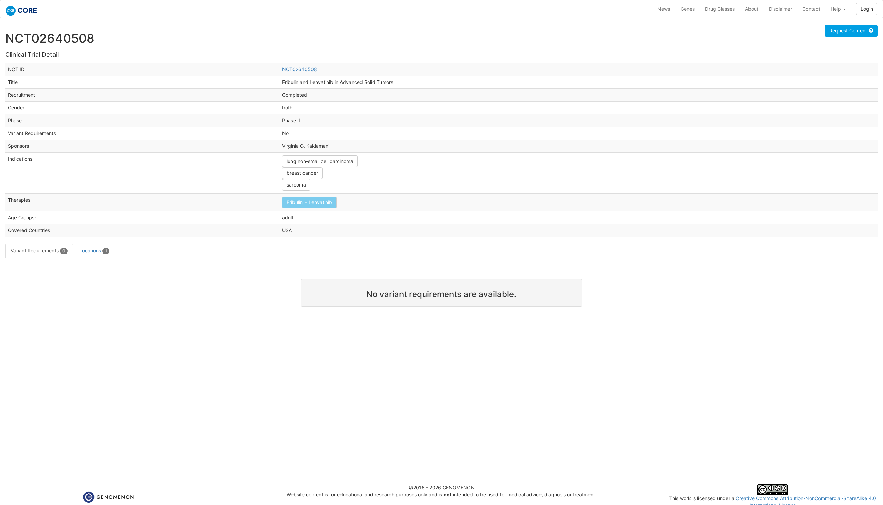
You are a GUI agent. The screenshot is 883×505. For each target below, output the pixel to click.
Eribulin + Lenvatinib (309, 202)
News (663, 9)
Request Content (849, 31)
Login (867, 9)
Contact (811, 9)
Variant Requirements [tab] (38, 251)
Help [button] (836, 9)
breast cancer (302, 173)
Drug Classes (720, 9)
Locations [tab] (93, 251)
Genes (688, 9)
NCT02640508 (299, 69)
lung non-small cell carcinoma (320, 161)
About (751, 9)
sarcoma (296, 185)
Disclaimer (780, 9)
